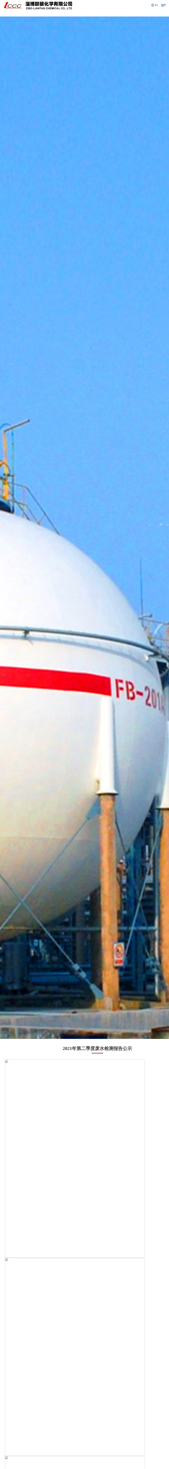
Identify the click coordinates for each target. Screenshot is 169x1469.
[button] (166, 524)
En (156, 5)
